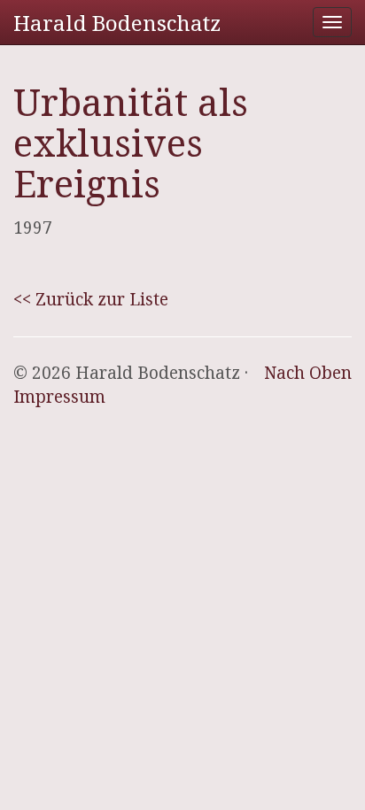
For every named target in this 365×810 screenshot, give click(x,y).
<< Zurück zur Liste (90, 299)
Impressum (59, 396)
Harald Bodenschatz (117, 22)
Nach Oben (308, 372)
